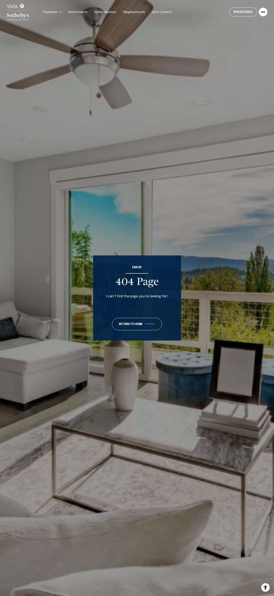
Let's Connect (162, 12)
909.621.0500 (243, 11)
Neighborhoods (134, 12)
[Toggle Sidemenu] (263, 12)
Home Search (77, 12)
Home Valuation (105, 12)
